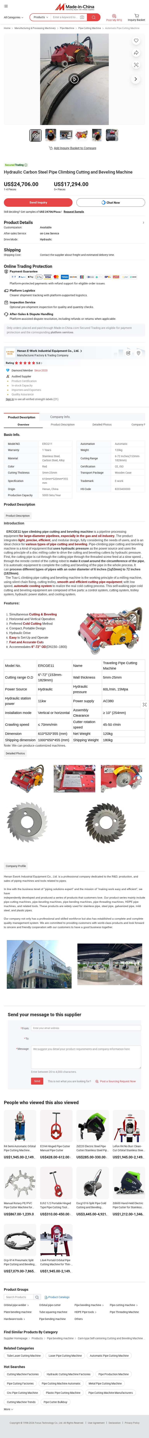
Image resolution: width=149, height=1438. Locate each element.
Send (37, 1081)
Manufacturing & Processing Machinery (35, 28)
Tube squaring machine (53, 1312)
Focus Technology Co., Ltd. (49, 1422)
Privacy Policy (132, 1422)
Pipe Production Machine (114, 1374)
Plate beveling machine (17, 1312)
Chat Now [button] (113, 202)
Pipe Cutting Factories (20, 1383)
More (7, 1409)
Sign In (10, 399)
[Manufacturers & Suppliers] (74, 6)
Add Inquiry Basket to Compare (75, 148)
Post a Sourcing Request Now (115, 1081)
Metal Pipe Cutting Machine (105, 1383)
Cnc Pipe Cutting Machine (22, 1393)
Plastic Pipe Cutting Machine (63, 1393)
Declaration (115, 1422)
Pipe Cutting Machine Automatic (61, 1383)
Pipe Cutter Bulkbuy (55, 1402)
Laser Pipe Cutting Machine (65, 1355)
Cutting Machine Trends (21, 1402)
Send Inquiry (38, 202)
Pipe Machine (67, 28)
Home (7, 28)
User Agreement (96, 1422)
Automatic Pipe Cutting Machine (122, 28)
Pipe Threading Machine (124, 1312)
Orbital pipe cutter (50, 1305)
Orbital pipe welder (15, 1305)
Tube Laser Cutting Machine (24, 1355)
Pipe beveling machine (87, 1305)
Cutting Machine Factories (23, 1374)
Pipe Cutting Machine (89, 28)
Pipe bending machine (52, 1319)
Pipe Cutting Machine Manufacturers (110, 1393)
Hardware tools (13, 1319)
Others (78, 1319)
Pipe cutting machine (122, 1305)
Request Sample (74, 211)
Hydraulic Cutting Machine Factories (68, 1374)
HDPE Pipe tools (84, 1312)
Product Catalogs (58, 1297)
